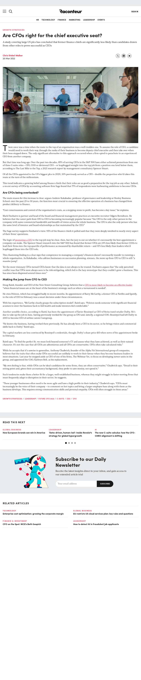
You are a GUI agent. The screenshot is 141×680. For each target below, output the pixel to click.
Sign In (134, 11)
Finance (62, 19)
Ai (96, 430)
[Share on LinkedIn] (124, 56)
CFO (75, 399)
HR (37, 19)
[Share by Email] (129, 56)
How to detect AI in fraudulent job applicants (96, 524)
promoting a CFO (23, 240)
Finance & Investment (15, 521)
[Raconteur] (70, 11)
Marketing (75, 19)
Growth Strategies (14, 30)
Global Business (12, 430)
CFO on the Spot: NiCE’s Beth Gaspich (22, 524)
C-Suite (60, 399)
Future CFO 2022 (46, 399)
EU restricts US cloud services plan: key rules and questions (103, 513)
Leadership (89, 19)
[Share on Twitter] (118, 56)
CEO (68, 399)
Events (101, 19)
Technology (48, 19)
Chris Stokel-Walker (13, 55)
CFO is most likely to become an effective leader (108, 285)
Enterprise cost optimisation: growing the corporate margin (33, 513)
